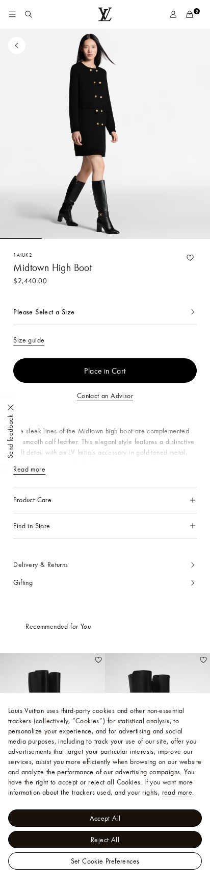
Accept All (105, 818)
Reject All (105, 839)
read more (177, 792)
